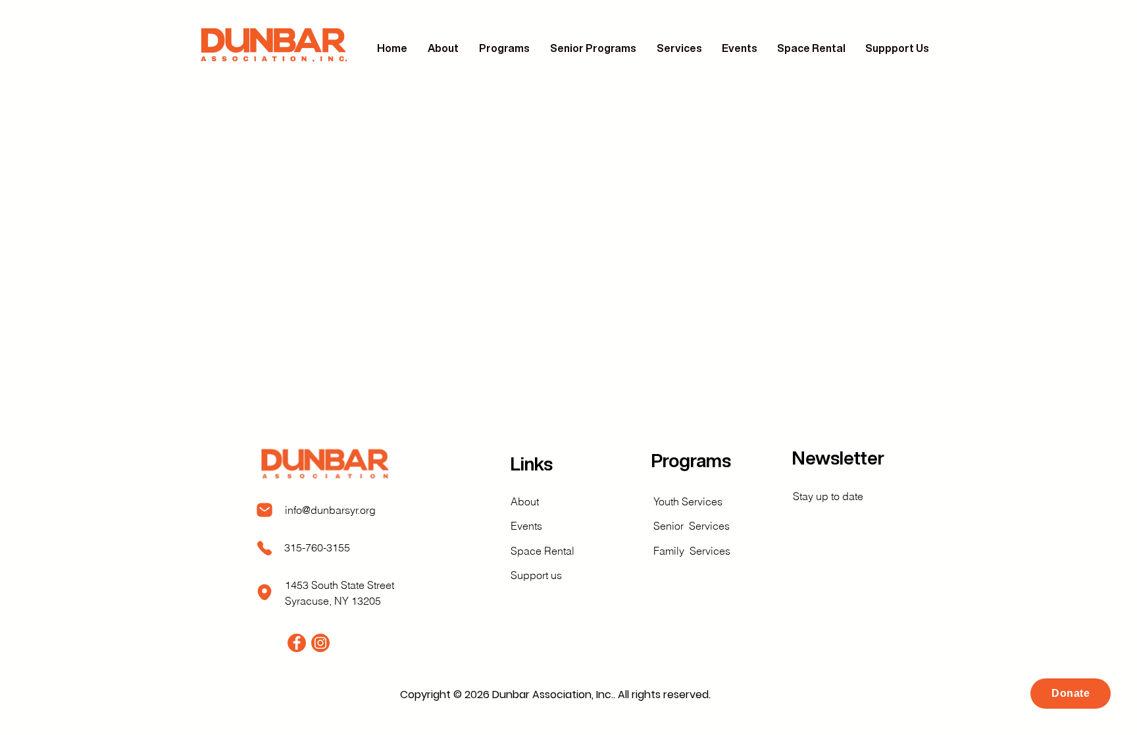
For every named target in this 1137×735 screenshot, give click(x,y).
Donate (1070, 693)
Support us (536, 575)
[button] (504, 48)
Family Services (691, 550)
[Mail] (264, 510)
